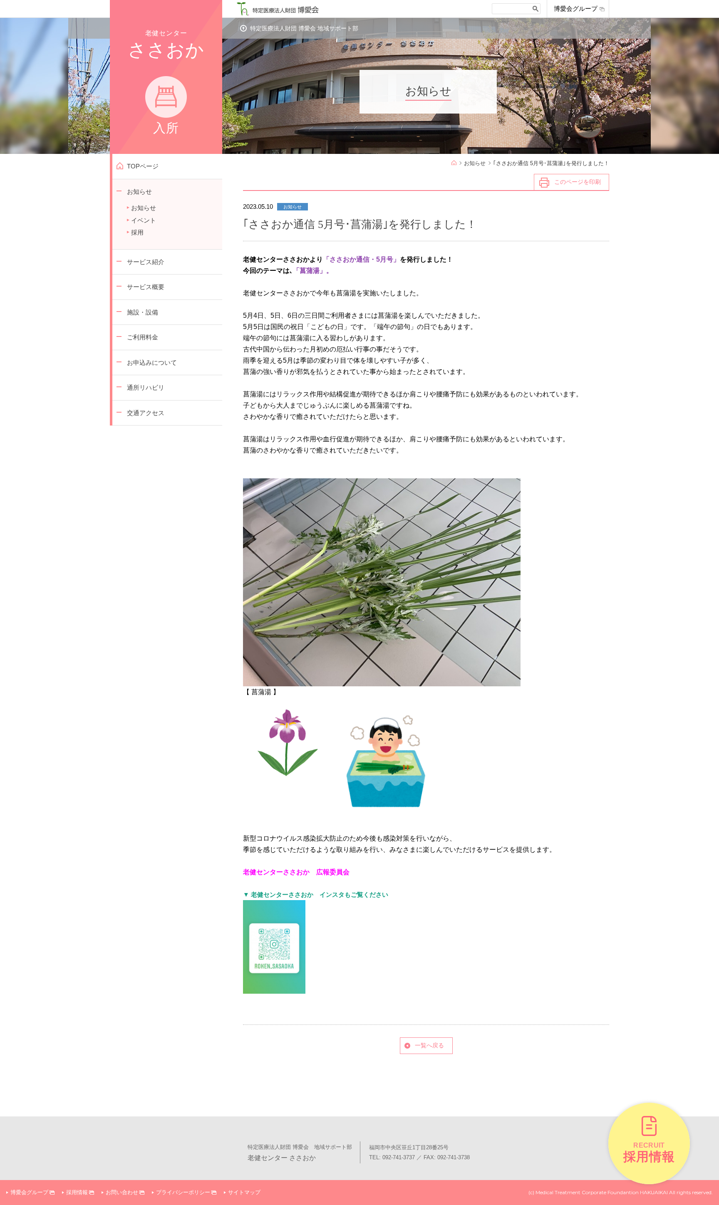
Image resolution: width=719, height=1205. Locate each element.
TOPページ (143, 166)
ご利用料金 (142, 337)
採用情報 (77, 1192)
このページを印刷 (577, 181)
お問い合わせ (122, 1192)
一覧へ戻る (429, 1045)
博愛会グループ (576, 8)
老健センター (166, 82)
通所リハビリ (145, 387)
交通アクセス (145, 412)
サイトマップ (244, 1192)
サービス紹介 (145, 261)
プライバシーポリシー (183, 1192)
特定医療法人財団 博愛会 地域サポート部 (304, 28)
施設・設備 (142, 312)
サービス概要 (145, 286)
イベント (143, 220)
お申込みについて (152, 362)
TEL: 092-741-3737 (392, 1157)
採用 (137, 232)
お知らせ (139, 191)
